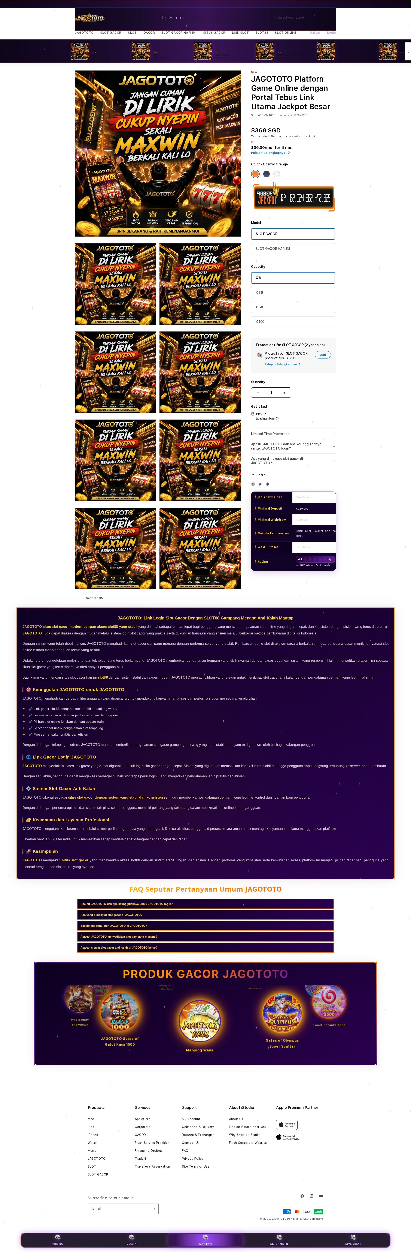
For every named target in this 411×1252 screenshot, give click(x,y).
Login (132, 1243)
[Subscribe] (153, 1209)
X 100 (260, 322)
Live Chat (353, 1243)
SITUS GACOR (214, 32)
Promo (58, 1243)
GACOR (149, 32)
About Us (236, 1119)
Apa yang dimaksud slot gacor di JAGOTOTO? (111, 914)
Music (92, 1150)
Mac (91, 1119)
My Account (191, 1119)
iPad (91, 1127)
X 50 (259, 307)
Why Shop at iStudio (245, 1135)
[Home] (90, 18)
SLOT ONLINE (285, 32)
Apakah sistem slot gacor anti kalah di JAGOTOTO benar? (119, 947)
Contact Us (191, 1142)
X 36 (259, 293)
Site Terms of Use (195, 1166)
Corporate (142, 1127)
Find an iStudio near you (247, 1127)
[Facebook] (254, 485)
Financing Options (148, 1150)
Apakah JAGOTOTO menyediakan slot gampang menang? (118, 936)
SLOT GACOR (110, 32)
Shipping (277, 136)
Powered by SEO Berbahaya (305, 1219)
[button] (84, 32)
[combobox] (206, 18)
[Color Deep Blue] (266, 174)
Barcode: (284, 115)
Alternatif (279, 1243)
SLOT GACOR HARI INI (179, 32)
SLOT (132, 32)
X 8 (258, 278)
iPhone (93, 1135)
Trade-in (141, 1158)
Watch (93, 1142)
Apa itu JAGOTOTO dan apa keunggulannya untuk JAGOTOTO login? (126, 904)
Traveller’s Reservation (152, 1166)
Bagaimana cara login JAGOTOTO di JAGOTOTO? (113, 925)
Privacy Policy (193, 1158)
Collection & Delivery (198, 1127)
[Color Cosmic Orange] (255, 174)
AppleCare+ (143, 1119)
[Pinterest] (268, 485)
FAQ (185, 1150)
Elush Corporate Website (248, 1142)
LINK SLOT (240, 32)
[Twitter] (261, 485)
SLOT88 (262, 32)
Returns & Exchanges (198, 1135)
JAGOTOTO (84, 32)
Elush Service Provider (152, 1142)
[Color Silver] (276, 174)
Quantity (258, 382)
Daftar (205, 1243)
